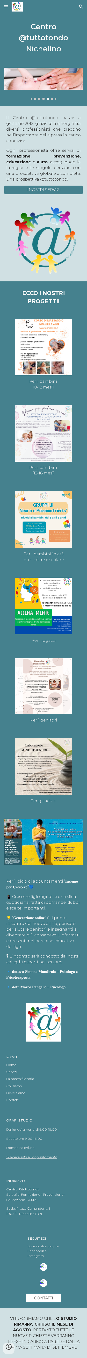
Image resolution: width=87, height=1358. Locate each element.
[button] (6, 6)
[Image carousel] (43, 84)
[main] (43, 37)
